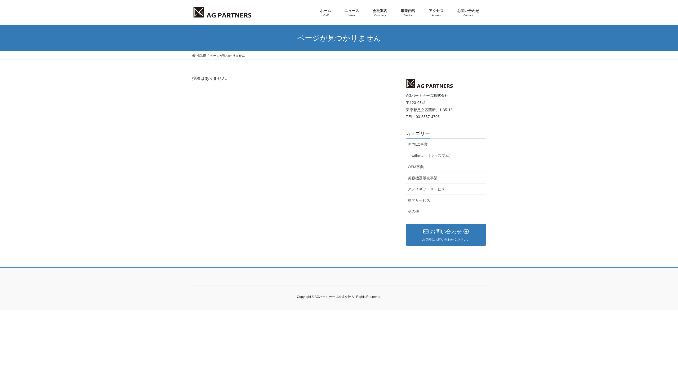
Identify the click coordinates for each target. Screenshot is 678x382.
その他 (413, 211)
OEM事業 (416, 167)
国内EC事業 (418, 144)
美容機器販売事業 (423, 178)
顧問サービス (419, 200)
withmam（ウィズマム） (432, 155)
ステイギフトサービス (426, 189)
